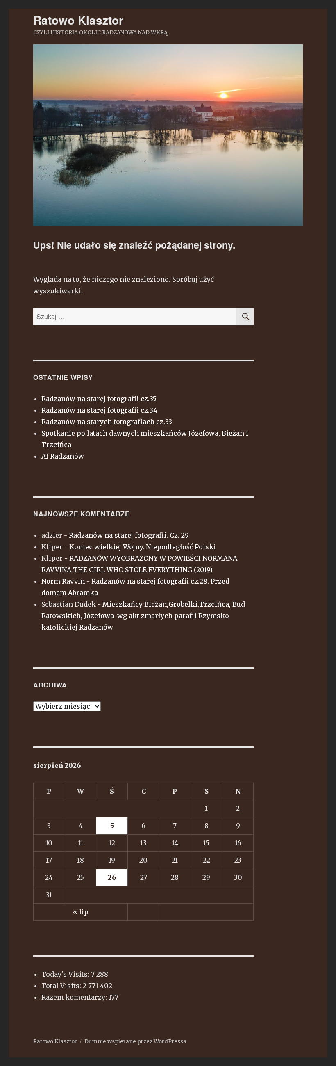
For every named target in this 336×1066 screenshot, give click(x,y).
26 (112, 877)
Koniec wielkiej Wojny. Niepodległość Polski (142, 547)
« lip (81, 912)
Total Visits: (62, 986)
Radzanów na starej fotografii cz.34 (99, 410)
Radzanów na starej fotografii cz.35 (99, 399)
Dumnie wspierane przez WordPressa (135, 1041)
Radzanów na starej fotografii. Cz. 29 (129, 535)
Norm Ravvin (63, 581)
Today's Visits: (66, 974)
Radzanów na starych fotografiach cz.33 (106, 422)
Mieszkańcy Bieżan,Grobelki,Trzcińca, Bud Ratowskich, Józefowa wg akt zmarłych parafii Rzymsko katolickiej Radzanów (143, 615)
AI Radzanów (62, 456)
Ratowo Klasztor (78, 19)
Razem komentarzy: (75, 997)
